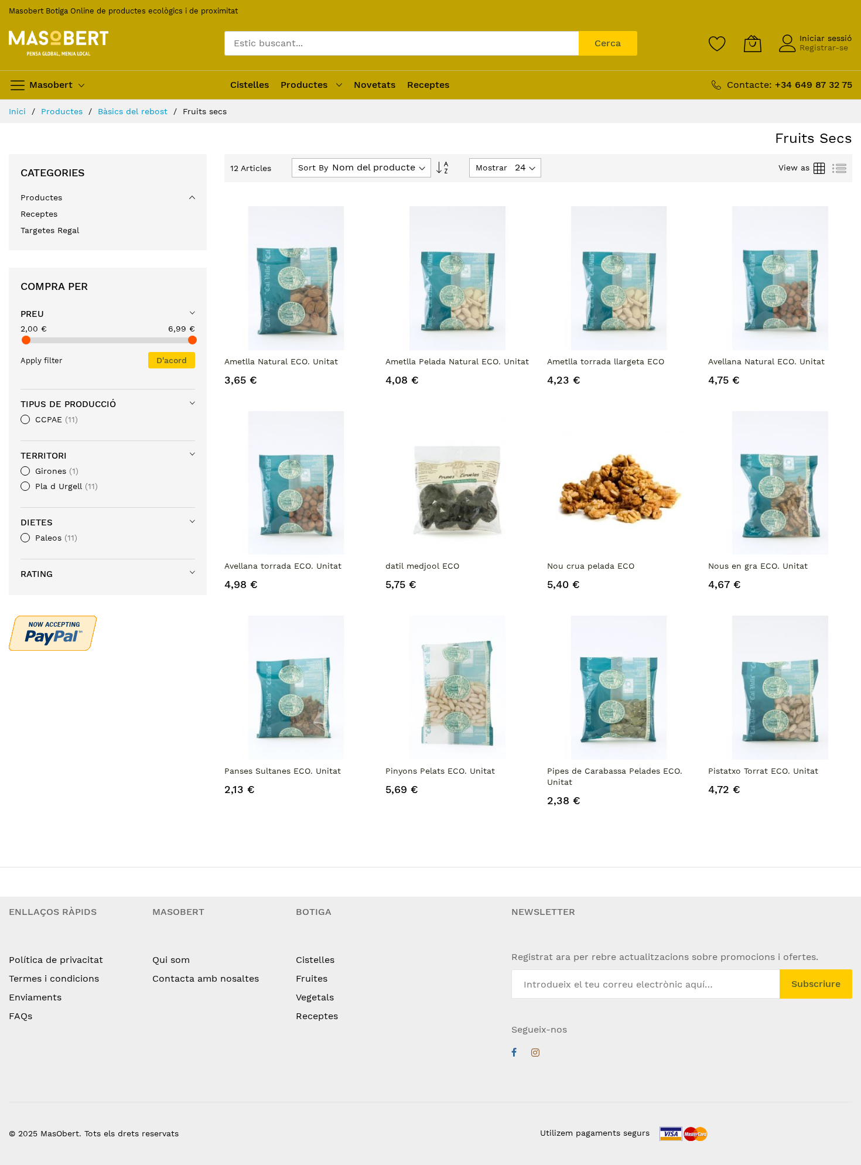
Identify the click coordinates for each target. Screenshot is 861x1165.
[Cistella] (752, 43)
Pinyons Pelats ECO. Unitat (440, 770)
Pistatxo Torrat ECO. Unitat (763, 770)
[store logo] (58, 43)
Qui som (171, 959)
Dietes (36, 522)
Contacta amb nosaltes (205, 978)
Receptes (317, 1015)
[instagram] (535, 1054)
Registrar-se (824, 47)
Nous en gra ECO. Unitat (758, 565)
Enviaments (35, 997)
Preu (32, 314)
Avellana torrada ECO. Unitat (282, 565)
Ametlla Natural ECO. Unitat (281, 361)
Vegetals (315, 997)
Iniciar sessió (826, 38)
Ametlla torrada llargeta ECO (605, 361)
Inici (19, 111)
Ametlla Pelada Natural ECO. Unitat (457, 361)
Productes (63, 111)
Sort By (313, 167)
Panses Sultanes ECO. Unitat (282, 770)
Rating (36, 574)
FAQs (20, 1015)
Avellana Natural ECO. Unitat (766, 361)
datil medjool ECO (422, 565)
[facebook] (514, 1054)
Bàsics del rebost (134, 111)
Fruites (311, 978)
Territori (43, 455)
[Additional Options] (53, 632)
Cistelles (315, 959)
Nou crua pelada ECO (590, 565)
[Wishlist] (717, 43)
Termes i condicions (54, 978)
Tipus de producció (68, 404)
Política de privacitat (56, 959)
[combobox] (401, 43)
